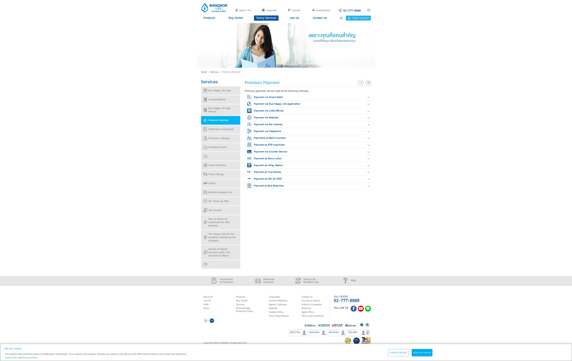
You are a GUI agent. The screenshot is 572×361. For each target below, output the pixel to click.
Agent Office (307, 312)
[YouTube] (361, 309)
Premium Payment (218, 120)
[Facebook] (354, 309)
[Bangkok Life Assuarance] (214, 7)
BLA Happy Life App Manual (219, 109)
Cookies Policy (276, 312)
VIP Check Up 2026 (218, 201)
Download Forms (217, 147)
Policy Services (266, 18)
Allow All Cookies (422, 352)
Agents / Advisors (278, 304)
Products (209, 18)
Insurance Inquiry (310, 300)
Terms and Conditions (312, 316)
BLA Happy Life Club (219, 91)
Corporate (271, 10)
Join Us (294, 18)
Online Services (360, 18)
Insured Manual (216, 99)
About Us (208, 297)
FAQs (206, 304)
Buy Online (236, 18)
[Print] (368, 83)
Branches (306, 308)
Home (204, 72)
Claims (212, 183)
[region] (286, 352)
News (206, 308)
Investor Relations (278, 300)
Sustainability (323, 10)
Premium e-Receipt (219, 138)
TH (368, 10)
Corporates (274, 297)
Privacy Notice (30, 357)
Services (214, 72)
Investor (296, 10)
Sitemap (273, 308)
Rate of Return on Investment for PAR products (218, 222)
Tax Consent (215, 210)
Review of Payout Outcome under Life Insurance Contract (219, 252)
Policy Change (216, 174)
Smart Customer (217, 165)
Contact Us (320, 18)
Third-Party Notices (279, 316)
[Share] (360, 83)
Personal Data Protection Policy (244, 309)
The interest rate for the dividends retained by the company (222, 237)
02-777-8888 (346, 300)
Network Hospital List (220, 192)
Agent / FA (245, 10)
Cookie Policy (11, 357)
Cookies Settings (398, 352)
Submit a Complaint (311, 304)
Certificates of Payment (221, 129)
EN (211, 320)
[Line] (368, 309)
